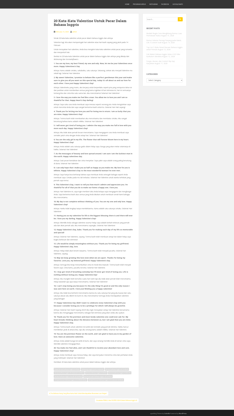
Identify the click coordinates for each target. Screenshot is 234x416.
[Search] (180, 19)
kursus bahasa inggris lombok (96, 373)
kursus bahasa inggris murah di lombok (68, 376)
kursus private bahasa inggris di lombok (98, 376)
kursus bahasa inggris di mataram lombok (69, 373)
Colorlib (167, 413)
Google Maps (178, 4)
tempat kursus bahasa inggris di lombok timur (70, 380)
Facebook (165, 4)
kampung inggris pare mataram (92, 369)
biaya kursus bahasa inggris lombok (67, 369)
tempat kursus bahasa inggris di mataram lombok (106, 380)
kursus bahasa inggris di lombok (117, 369)
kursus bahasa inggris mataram (120, 373)
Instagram (153, 4)
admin (74, 32)
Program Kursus (139, 4)
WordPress (182, 413)
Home (127, 4)
